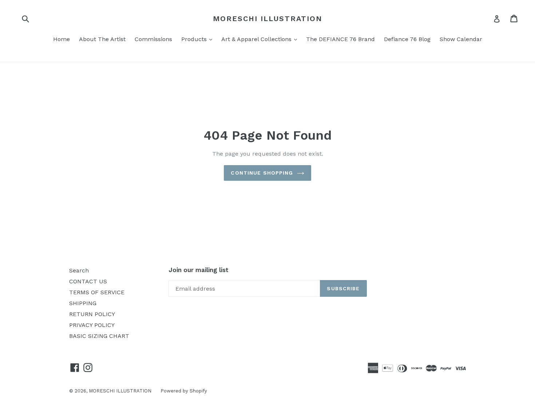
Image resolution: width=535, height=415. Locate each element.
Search (79, 270)
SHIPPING (82, 303)
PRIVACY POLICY (92, 325)
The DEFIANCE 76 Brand (340, 39)
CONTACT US (88, 281)
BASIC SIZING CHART (99, 335)
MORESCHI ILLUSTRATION (267, 18)
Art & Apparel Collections (261, 39)
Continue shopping (262, 173)
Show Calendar (461, 39)
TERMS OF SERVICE (96, 292)
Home (61, 39)
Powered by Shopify (183, 391)
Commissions (153, 39)
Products (198, 39)
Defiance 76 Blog (407, 39)
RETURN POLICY (92, 314)
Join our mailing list (199, 270)
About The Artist (102, 39)
